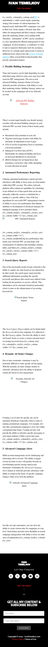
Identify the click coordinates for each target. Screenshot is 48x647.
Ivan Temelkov (23, 3)
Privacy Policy (18, 639)
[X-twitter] (17, 576)
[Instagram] (24, 576)
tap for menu (24, 8)
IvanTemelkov (24, 563)
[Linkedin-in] (37, 576)
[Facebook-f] (11, 576)
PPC (36, 17)
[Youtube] (30, 576)
